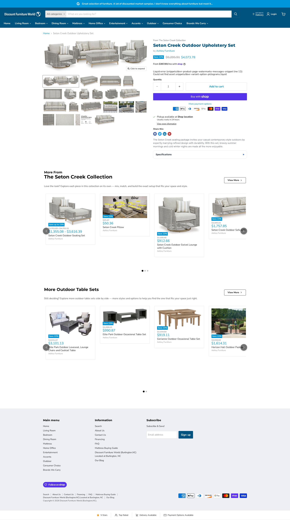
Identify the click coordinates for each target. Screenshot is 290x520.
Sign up (186, 435)
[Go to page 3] (147, 270)
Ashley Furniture (165, 51)
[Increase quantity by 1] (179, 86)
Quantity (157, 79)
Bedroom (40, 23)
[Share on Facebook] (155, 134)
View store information (166, 124)
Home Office (96, 23)
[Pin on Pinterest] (169, 134)
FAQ (97, 443)
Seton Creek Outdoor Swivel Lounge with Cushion (177, 246)
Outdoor (152, 23)
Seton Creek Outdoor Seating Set (66, 235)
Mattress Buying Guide (106, 448)
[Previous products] (46, 231)
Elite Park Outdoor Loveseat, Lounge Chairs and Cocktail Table (68, 349)
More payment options (200, 104)
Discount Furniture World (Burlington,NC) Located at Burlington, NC (73, 497)
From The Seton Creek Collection (169, 40)
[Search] (236, 14)
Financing (100, 439)
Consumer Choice (172, 23)
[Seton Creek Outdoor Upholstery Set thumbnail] (61, 81)
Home (7, 23)
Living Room (22, 23)
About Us (99, 430)
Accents (136, 23)
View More (233, 180)
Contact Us (100, 434)
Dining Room (59, 23)
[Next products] (243, 231)
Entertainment (117, 23)
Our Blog (99, 460)
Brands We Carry (196, 23)
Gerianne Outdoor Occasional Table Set (178, 339)
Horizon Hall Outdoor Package (227, 347)
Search (98, 426)
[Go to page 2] (145, 270)
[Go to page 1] (142, 271)
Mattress (77, 23)
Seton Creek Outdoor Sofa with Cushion (233, 230)
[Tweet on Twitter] (160, 134)
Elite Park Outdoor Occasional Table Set (124, 334)
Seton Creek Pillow (113, 227)
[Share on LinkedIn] (164, 134)
